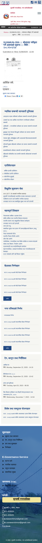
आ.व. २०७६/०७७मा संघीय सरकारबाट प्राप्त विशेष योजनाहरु (20, 414)
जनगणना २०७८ (10, 486)
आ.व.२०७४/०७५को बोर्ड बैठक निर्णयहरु (15, 286)
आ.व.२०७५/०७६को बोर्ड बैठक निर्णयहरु (15, 279)
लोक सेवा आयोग (8, 239)
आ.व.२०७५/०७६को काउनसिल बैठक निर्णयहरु (17, 328)
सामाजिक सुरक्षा (10, 472)
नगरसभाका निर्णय (9, 315)
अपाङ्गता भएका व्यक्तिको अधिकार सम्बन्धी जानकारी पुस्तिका (20, 116)
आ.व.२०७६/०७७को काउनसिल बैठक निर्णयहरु (17, 322)
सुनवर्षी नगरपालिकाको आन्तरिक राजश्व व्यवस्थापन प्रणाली (19, 196)
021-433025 (9, 515)
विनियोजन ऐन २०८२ (9, 374)
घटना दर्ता (8, 461)
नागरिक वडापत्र (10, 465)
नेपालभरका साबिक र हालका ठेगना (12, 216)
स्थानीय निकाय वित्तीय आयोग (11, 236)
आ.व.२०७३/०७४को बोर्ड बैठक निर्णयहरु (15, 292)
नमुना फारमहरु (10, 468)
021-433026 (9, 511)
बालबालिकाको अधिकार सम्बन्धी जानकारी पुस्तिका (16, 150)
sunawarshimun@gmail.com (16, 519)
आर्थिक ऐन (6, 365)
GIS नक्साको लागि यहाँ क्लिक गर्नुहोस (13, 254)
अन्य (7, 298)
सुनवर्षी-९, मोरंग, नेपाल (12, 508)
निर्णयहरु (8, 447)
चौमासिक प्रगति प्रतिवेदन (11, 173)
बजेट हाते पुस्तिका (8, 383)
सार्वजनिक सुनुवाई (9, 176)
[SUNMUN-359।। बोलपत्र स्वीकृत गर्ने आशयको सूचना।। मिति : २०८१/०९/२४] (13, 67)
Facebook (6, 526)
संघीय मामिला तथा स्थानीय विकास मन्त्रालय (15, 218)
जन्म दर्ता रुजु (7, 226)
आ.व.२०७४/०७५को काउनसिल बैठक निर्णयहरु (17, 335)
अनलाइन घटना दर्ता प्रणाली (11, 223)
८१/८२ (5, 87)
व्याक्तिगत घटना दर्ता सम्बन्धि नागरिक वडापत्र (16, 199)
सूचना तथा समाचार (9, 93)
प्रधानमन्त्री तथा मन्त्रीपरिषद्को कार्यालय (15, 246)
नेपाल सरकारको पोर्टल (9, 233)
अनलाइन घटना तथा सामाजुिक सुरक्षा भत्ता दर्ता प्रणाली (18, 201)
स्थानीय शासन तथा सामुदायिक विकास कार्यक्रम (16, 221)
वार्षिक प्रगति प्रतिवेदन (10, 171)
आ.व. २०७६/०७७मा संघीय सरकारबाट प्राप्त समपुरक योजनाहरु (21, 417)
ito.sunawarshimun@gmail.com (17, 522)
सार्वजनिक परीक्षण (9, 179)
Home (6, 32)
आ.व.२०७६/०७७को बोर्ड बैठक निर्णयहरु (15, 272)
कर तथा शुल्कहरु (11, 444)
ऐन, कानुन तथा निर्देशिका (13, 440)
